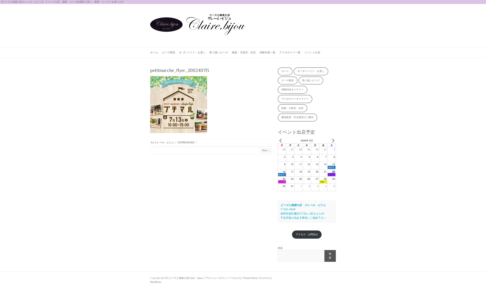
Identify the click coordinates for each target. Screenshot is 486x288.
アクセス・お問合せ (307, 234)
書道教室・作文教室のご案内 (297, 117)
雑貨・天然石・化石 (244, 52)
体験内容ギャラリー (292, 89)
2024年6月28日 (186, 142)
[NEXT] (332, 141)
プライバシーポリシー (216, 278)
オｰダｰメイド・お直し (192, 52)
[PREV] (281, 141)
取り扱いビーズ (218, 52)
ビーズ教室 (168, 52)
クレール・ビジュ (164, 142)
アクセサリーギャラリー (294, 98)
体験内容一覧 (267, 52)
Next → (266, 150)
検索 (280, 248)
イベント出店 (312, 52)
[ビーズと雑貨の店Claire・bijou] (197, 25)
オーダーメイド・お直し (310, 71)
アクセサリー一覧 (290, 52)
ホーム (154, 52)
